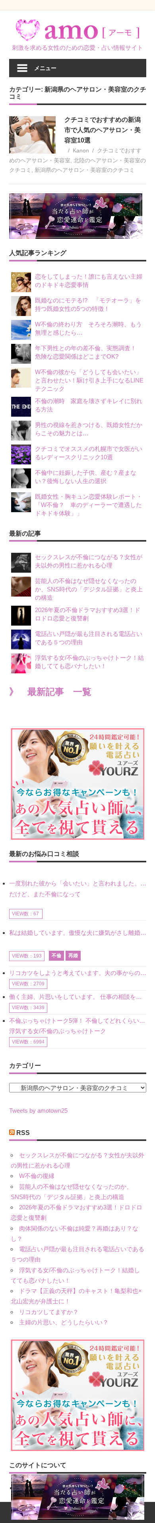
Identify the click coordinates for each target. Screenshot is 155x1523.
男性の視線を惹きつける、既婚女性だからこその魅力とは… (88, 429)
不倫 (56, 955)
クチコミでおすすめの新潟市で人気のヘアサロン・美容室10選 (102, 130)
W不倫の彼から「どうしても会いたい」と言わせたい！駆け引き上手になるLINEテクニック (89, 380)
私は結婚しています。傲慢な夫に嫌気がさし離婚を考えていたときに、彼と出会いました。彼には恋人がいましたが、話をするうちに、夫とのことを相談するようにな (77, 932)
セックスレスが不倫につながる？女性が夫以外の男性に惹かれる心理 (88, 561)
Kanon (81, 150)
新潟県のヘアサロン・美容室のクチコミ (85, 170)
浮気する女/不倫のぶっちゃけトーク (57, 1031)
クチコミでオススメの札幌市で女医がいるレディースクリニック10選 (88, 452)
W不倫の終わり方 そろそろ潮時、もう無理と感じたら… (88, 328)
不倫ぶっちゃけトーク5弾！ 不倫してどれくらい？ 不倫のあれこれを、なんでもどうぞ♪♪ (77, 1020)
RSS (23, 1132)
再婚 (73, 955)
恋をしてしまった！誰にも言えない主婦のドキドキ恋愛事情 (88, 280)
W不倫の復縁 (36, 1175)
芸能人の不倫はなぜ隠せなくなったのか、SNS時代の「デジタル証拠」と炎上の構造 (89, 589)
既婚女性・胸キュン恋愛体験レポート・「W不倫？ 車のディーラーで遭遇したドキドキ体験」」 (88, 505)
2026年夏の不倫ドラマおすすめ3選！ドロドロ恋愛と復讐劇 (87, 614)
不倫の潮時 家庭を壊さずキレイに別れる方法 (88, 405)
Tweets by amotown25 (38, 1110)
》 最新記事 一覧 (50, 692)
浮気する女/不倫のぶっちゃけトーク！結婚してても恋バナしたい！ (89, 661)
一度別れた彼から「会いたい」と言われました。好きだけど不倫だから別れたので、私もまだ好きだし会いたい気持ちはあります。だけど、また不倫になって (77, 888)
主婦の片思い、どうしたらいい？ (63, 1322)
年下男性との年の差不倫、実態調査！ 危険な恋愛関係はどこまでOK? (88, 352)
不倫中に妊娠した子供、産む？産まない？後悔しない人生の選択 (85, 476)
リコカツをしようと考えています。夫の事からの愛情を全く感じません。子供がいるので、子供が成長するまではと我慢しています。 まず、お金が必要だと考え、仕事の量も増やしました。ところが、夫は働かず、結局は (77, 972)
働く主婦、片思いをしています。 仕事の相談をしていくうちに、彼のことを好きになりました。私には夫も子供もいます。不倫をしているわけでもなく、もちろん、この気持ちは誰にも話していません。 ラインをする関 (77, 996)
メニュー (45, 68)
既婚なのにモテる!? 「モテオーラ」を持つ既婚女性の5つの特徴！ (88, 304)
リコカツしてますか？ (49, 1311)
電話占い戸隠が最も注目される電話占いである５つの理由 (88, 637)
